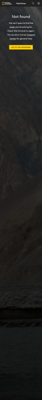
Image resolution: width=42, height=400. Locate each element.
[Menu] (39, 3)
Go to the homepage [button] (21, 47)
